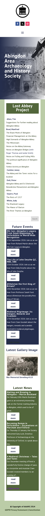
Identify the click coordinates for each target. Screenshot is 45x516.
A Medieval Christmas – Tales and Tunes (22, 457)
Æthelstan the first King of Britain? (21, 285)
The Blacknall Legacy (15, 204)
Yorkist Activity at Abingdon (17, 166)
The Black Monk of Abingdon (18, 132)
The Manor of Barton (15, 207)
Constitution (34, 510)
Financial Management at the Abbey (21, 136)
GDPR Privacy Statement (16, 510)
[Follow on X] (22, 24)
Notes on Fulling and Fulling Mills (20, 156)
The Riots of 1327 (14, 197)
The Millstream (12, 142)
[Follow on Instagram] (28, 24)
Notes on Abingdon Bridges (17, 149)
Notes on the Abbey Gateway (18, 146)
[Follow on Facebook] (18, 24)
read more (13, 253)
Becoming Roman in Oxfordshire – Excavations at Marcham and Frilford (22, 425)
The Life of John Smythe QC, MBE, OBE (22, 260)
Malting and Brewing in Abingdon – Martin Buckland (21, 393)
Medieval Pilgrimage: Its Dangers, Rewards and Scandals (19, 313)
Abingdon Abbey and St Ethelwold (20, 183)
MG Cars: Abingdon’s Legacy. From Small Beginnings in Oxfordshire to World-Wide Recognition (21, 234)
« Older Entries (13, 342)
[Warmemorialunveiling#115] (22, 375)
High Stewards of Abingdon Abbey (20, 139)
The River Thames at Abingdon (19, 210)
